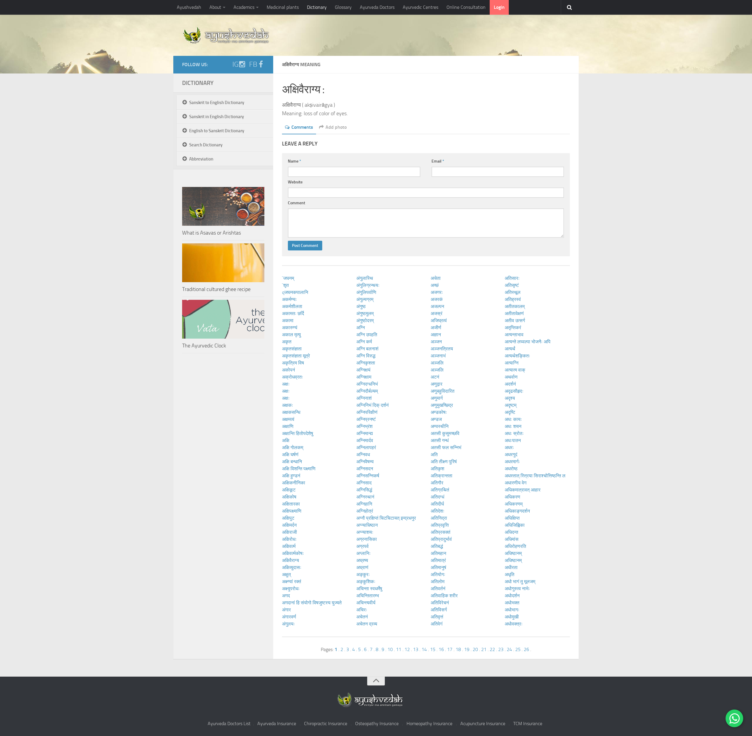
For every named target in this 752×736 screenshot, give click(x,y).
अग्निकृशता (365, 363)
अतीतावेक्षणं (514, 313)
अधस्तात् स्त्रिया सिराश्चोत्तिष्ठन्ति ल (535, 476)
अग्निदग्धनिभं (367, 384)
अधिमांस (511, 539)
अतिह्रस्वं (513, 299)
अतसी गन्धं (440, 440)
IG (235, 64)
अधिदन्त (511, 532)
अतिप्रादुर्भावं (441, 539)
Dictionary (317, 7)
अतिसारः (512, 278)
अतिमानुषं (438, 567)
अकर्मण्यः (289, 299)
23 (500, 649)
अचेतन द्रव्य (366, 624)
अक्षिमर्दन (289, 525)
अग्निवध (363, 454)
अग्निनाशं (364, 398)
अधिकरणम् (514, 504)
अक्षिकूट (289, 490)
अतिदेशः (437, 511)
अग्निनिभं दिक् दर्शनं (372, 405)
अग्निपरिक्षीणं (366, 412)
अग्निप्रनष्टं (366, 419)
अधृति (509, 574)
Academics (244, 7)
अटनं (435, 377)
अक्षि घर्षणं (290, 454)
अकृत (286, 341)
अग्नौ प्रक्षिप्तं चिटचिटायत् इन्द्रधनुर (386, 518)
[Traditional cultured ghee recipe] (223, 262)
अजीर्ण (436, 327)
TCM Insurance (527, 723)
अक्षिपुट (288, 518)
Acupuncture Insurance (482, 723)
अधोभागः (512, 610)
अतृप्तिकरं (513, 327)
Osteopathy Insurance (377, 723)
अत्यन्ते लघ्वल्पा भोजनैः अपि (527, 341)
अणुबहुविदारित (442, 391)
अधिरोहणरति (515, 546)
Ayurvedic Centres (420, 7)
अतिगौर (437, 483)
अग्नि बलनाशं (367, 349)
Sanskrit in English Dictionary (216, 116)
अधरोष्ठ (511, 468)
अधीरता (511, 567)
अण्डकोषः (439, 412)
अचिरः (361, 610)
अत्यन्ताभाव (514, 334)
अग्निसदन (364, 468)
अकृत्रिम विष (293, 363)
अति (434, 454)
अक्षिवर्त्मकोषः (293, 553)
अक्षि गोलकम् (292, 447)
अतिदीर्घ (437, 504)
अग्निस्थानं (365, 497)
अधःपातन (513, 440)
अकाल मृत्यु (291, 334)
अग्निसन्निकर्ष (367, 476)
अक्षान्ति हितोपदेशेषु (297, 433)
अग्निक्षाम (363, 377)
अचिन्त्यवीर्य (365, 602)
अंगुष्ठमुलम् (365, 313)
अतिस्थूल (513, 292)
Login (499, 7)
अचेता (436, 278)
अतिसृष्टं (512, 285)
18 (458, 649)
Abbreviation (201, 159)
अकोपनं (288, 370)
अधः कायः (513, 419)
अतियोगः (438, 574)
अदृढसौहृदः (514, 391)
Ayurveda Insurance (276, 723)
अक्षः (286, 384)
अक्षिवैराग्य (290, 560)
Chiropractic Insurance (325, 723)
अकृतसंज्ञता (292, 349)
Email (438, 161)
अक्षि (285, 440)
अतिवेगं (436, 624)
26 (526, 649)
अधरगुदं (511, 454)
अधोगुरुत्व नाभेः (517, 588)
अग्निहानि (364, 504)
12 (407, 649)
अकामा (287, 320)
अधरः (509, 447)
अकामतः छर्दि (293, 313)
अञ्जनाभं (438, 356)
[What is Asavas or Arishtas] (223, 206)
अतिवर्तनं (438, 588)
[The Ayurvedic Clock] (223, 319)
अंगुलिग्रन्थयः (368, 285)
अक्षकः (287, 405)
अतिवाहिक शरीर (444, 595)
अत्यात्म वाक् (515, 370)
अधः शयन (513, 426)
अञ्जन (436, 341)
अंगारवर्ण (289, 617)
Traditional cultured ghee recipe (216, 289)
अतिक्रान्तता (441, 476)
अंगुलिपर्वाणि (366, 292)
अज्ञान (436, 334)
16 (441, 649)
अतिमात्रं (438, 560)
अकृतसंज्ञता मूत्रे (296, 356)
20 (475, 649)
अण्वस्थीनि (440, 426)
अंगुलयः (288, 624)
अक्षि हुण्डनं (291, 476)
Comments (302, 127)
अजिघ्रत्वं (439, 320)
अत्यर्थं (510, 349)
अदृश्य (510, 398)
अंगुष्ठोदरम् (365, 320)
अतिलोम (437, 581)
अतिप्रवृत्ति (440, 525)
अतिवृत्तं (437, 617)
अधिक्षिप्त (512, 518)
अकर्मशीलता (292, 306)
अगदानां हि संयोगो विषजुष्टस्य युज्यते (312, 602)
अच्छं (435, 285)
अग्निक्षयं (363, 370)
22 (492, 649)
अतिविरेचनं (440, 602)
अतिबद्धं (437, 546)
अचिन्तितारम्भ (367, 595)
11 (398, 649)
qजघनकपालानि (295, 292)
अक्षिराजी (289, 532)
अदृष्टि (510, 412)
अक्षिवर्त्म (289, 546)
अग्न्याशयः (364, 532)
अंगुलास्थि (364, 278)
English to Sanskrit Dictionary (216, 130)
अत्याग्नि (511, 363)
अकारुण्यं (289, 327)
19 (466, 649)
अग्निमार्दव (364, 440)
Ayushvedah (189, 7)
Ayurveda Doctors (377, 7)
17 (449, 649)
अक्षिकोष (289, 497)
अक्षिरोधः (289, 539)
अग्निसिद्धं (364, 490)
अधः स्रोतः (514, 433)
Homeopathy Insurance (429, 723)
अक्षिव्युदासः (291, 567)
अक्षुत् (286, 574)
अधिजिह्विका (515, 525)
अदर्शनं (510, 384)
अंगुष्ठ (361, 306)
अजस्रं (436, 313)
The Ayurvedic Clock (204, 345)
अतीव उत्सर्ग (515, 320)
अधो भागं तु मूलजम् (520, 581)
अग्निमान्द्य (364, 433)
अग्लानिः (363, 553)
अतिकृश (437, 468)
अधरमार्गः (512, 461)
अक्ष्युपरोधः (291, 588)
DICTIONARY (198, 82)
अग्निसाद (364, 483)
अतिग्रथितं (440, 490)
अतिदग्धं (437, 497)
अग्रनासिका (366, 539)
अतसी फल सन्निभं (446, 447)
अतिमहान (438, 553)
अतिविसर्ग (439, 610)
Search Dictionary (205, 145)
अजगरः (437, 292)
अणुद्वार (436, 384)
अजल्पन (437, 306)
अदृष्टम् (510, 405)
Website (295, 182)
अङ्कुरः (363, 574)
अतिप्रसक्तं (440, 532)
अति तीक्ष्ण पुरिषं (444, 461)
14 (424, 649)
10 (390, 649)
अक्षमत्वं (288, 419)
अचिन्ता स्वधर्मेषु (369, 588)
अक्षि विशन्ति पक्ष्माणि (298, 468)
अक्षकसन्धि (291, 412)
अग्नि (360, 327)
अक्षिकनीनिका (293, 483)
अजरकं (437, 299)
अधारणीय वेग (515, 483)
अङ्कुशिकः (365, 581)
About (215, 7)
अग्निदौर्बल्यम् (367, 391)
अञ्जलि (437, 363)
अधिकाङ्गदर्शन (517, 511)
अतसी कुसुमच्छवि (445, 433)
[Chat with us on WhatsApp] (734, 718)
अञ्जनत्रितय (442, 349)
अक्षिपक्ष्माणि (291, 511)
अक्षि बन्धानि (292, 461)
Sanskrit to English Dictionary (216, 102)
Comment (296, 202)
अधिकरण (512, 497)
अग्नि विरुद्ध (365, 356)
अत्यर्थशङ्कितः (517, 356)
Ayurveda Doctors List (229, 723)
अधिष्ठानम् (513, 553)
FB (253, 64)
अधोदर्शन (512, 595)
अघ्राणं (362, 567)
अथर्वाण (511, 377)
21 (483, 649)
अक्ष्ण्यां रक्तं (291, 581)
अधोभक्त (512, 602)
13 (415, 649)
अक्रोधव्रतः (292, 377)
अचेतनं (362, 617)
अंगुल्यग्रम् (364, 299)
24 (509, 649)
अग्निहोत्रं (364, 511)
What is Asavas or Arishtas (211, 233)
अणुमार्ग (437, 398)
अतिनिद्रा (439, 518)
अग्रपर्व (362, 546)
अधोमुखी (512, 617)
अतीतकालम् (515, 306)
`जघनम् (288, 278)
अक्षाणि (287, 426)
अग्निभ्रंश (364, 426)
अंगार (286, 610)
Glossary (343, 7)
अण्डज (436, 419)
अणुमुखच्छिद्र (442, 405)
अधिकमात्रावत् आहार (522, 490)
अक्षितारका (291, 504)
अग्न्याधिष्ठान (367, 525)
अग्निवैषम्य (365, 461)
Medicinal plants (283, 7)
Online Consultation (466, 7)
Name (294, 161)
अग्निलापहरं (366, 447)
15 (432, 649)
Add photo (336, 127)
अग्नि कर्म (364, 341)
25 (518, 649)
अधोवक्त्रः (514, 624)
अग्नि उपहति (366, 334)
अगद (286, 595)
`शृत (285, 285)
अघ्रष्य (362, 560)
